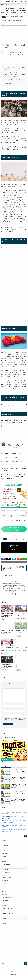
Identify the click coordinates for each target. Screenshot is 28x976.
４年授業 (7, 872)
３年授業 (7, 869)
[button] (3, 559)
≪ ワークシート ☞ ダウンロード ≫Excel (14, 405)
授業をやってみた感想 (10, 76)
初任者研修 (6, 858)
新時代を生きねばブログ (14, 1)
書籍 (5, 875)
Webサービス (7, 902)
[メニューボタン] (1, 1)
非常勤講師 (6, 883)
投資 (5, 886)
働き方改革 (6, 856)
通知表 (5, 880)
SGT (10, 539)
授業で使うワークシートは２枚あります (14, 74)
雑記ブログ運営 (7, 908)
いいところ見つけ (15, 539)
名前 (4, 704)
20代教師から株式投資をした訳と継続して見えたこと (14, 812)
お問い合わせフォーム (16, 969)
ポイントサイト (7, 888)
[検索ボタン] (26, 1)
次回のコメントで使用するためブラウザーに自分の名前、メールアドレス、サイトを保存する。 (14, 719)
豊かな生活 (6, 900)
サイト (4, 714)
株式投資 (6, 894)
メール (5, 709)
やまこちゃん (14, 581)
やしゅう (10, 831)
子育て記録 (6, 905)
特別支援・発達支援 (8, 877)
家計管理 (6, 891)
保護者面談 (6, 853)
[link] (13, 594)
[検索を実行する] (25, 836)
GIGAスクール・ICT (8, 848)
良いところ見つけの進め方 (11, 72)
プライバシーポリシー (7, 969)
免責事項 (23, 969)
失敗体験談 (7, 864)
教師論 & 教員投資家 (8, 897)
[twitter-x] (15, 594)
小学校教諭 (6, 845)
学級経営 (4, 16)
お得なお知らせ (8, 83)
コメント (5, 687)
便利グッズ (6, 850)
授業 (5, 867)
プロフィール (14, 971)
